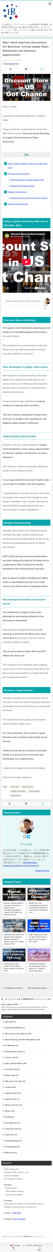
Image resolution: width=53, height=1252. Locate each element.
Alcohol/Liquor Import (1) (15, 1051)
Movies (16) (10, 1111)
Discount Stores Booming (19, 174)
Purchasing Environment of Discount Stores (28, 198)
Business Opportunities (18, 204)
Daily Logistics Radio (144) (16, 1063)
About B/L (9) (10, 1022)
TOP (27, 999)
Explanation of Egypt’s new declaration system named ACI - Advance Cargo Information (37, 967)
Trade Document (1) (13, 1129)
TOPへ (39, 1250)
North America (34, 791)
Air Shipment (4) (11, 1045)
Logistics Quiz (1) (12, 1099)
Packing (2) (9, 1117)
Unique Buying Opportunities (22, 186)
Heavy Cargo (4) (11, 1075)
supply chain (15, 796)
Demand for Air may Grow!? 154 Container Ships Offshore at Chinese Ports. (14, 967)
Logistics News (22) (13, 1093)
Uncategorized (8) (12, 1147)
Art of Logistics (19, 1219)
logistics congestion (18, 791)
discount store (27, 787)
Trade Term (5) (11, 1135)
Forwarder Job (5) (12, 1069)
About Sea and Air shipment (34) (18, 1034)
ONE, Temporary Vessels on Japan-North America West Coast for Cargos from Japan (38, 938)
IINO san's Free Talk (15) (15, 1081)
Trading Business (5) (13, 1141)
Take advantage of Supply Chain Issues (27, 180)
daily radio (15, 787)
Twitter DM (16, 1213)
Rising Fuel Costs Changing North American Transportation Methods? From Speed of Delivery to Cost (38, 907)
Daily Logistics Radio (11, 64)
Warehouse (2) (11, 1153)
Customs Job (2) (11, 1057)
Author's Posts (42, 871)
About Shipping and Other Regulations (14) (22, 1039)
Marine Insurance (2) (13, 1105)
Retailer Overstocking (17, 192)
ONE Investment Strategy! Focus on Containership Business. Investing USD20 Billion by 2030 (40, 988)
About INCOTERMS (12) (15, 1028)
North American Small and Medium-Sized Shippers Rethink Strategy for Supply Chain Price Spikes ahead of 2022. (14, 939)
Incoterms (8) (10, 1087)
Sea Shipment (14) (12, 1123)
